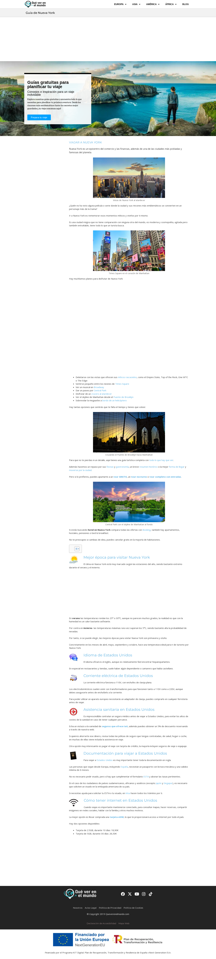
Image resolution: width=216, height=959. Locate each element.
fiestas (110, 466)
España (124, 766)
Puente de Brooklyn (123, 397)
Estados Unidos (105, 760)
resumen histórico (148, 466)
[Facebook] (123, 894)
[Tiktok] (151, 894)
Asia (135, 4)
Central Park (100, 390)
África (169, 4)
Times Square (122, 383)
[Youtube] (137, 894)
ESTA (146, 776)
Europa (119, 4)
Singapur (168, 783)
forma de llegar (176, 466)
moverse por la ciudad (80, 470)
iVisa (128, 793)
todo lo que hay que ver (161, 460)
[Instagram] (144, 894)
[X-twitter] (130, 894)
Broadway (99, 387)
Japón (158, 783)
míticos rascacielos (127, 377)
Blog (185, 4)
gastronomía (122, 466)
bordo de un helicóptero (114, 400)
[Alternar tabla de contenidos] (75, 548)
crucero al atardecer (101, 393)
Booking (147, 529)
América (151, 4)
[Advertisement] (108, 39)
